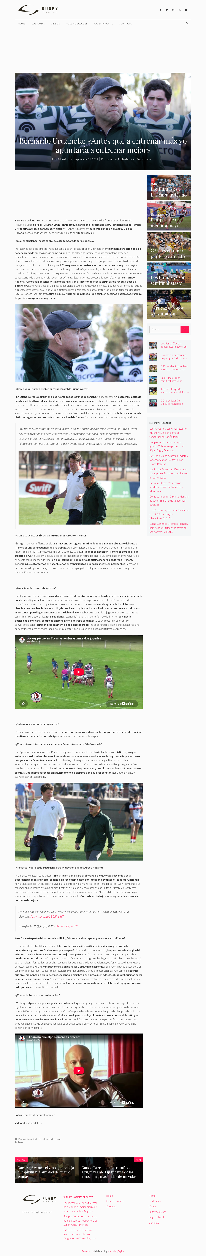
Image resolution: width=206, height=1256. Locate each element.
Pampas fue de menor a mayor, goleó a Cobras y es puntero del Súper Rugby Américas (174, 359)
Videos (55, 23)
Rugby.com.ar (55, 1139)
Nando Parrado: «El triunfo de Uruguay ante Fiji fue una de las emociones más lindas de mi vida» (109, 1172)
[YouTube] (179, 9)
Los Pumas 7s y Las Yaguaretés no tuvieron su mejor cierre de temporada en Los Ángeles (168, 432)
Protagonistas (25, 1139)
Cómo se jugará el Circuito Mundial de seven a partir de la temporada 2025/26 (172, 405)
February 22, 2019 (66, 926)
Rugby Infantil (103, 23)
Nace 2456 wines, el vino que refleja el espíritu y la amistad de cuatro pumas (46, 1172)
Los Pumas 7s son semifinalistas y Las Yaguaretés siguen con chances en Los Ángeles (174, 382)
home (21, 1142)
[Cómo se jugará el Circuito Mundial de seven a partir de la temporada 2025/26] (153, 404)
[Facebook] (160, 9)
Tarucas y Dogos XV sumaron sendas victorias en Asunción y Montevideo (175, 393)
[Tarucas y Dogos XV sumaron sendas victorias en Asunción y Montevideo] (169, 316)
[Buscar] (184, 329)
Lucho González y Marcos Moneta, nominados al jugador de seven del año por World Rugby (168, 527)
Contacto (125, 23)
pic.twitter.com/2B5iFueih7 (46, 916)
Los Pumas (38, 23)
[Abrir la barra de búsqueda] (187, 23)
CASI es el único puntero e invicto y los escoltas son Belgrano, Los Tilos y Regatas (174, 371)
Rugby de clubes (76, 23)
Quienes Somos (115, 1201)
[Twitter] (167, 9)
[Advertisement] (103, 50)
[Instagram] (173, 9)
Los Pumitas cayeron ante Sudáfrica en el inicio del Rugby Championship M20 (169, 514)
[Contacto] (186, 9)
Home (21, 23)
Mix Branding (100, 1251)
